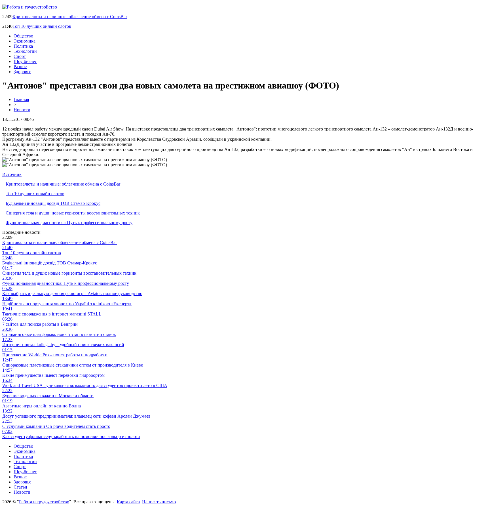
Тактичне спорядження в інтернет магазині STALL (52, 314)
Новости (22, 109)
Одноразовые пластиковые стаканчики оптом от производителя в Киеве (72, 365)
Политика (23, 46)
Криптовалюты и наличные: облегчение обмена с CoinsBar (69, 16)
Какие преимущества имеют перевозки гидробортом (53, 375)
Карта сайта (128, 501)
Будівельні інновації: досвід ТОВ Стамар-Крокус (53, 203)
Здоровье (22, 71)
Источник (12, 174)
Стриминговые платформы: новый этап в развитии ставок (59, 334)
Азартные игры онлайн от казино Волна (41, 405)
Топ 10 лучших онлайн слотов (41, 26)
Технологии (25, 51)
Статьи (20, 487)
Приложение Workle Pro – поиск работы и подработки (54, 354)
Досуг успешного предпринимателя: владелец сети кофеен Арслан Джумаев (76, 416)
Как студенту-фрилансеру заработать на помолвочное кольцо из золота (71, 436)
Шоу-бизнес (25, 61)
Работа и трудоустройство (44, 501)
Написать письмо (159, 501)
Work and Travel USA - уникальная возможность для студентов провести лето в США (84, 385)
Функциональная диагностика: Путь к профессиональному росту (69, 222)
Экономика (24, 41)
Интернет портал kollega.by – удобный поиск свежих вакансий (63, 344)
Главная (21, 99)
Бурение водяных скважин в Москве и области (48, 395)
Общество (23, 35)
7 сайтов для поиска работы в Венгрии (40, 324)
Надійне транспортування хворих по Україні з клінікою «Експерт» (67, 303)
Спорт (20, 56)
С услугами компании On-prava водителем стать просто (56, 426)
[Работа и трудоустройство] (29, 7)
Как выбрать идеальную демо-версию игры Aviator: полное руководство (72, 293)
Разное (20, 66)
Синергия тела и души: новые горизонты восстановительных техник (73, 213)
